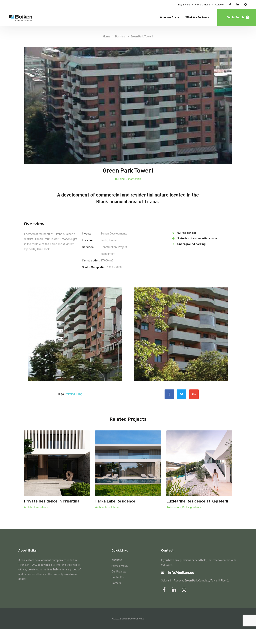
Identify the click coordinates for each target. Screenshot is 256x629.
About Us (117, 559)
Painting (70, 393)
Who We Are (168, 17)
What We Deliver (196, 17)
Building (120, 178)
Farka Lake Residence (115, 501)
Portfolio (120, 36)
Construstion (133, 178)
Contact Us (118, 577)
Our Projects (119, 571)
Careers (219, 4)
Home (106, 36)
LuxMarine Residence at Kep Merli (197, 501)
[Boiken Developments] (20, 17)
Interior (44, 507)
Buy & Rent (184, 4)
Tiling (79, 393)
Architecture (31, 507)
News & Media (202, 4)
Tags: (60, 394)
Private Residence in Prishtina (51, 501)
